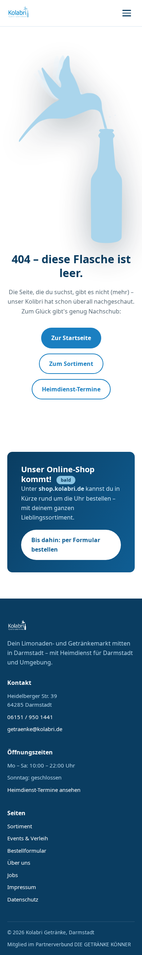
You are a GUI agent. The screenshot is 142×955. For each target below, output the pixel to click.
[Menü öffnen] (127, 13)
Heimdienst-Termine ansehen (43, 789)
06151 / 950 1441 (30, 717)
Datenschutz (22, 899)
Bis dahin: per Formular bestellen (65, 544)
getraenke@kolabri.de (34, 729)
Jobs (12, 875)
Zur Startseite (71, 338)
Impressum (21, 887)
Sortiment (19, 826)
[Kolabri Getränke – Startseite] (19, 13)
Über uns (18, 862)
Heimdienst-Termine (71, 389)
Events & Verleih (27, 838)
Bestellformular (26, 850)
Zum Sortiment (71, 364)
